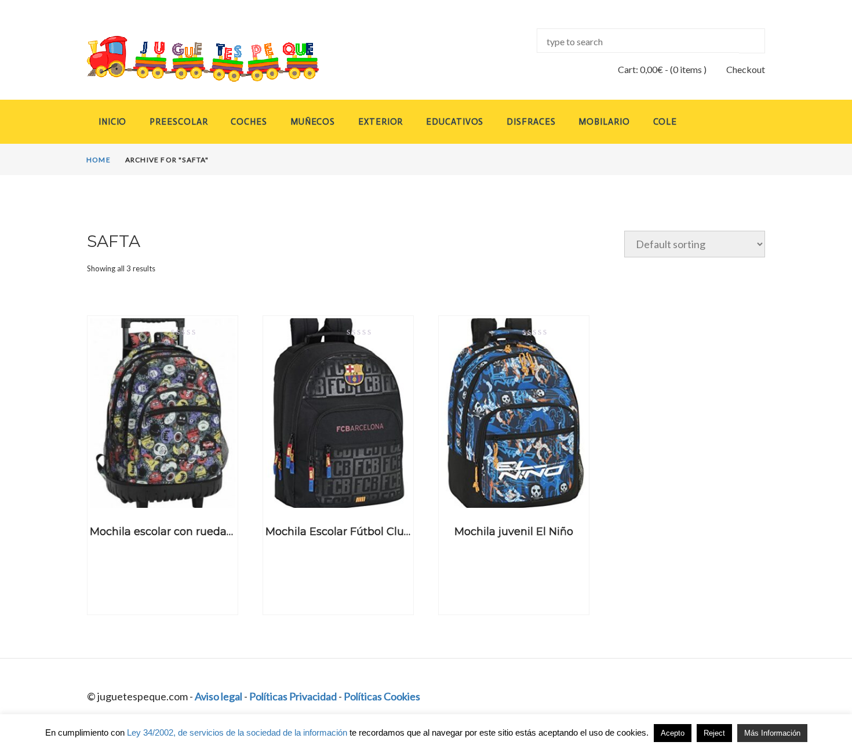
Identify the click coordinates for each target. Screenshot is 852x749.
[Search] (752, 40)
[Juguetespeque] (192, 59)
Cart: (640, 69)
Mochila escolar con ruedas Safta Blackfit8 (200, 531)
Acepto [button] (672, 733)
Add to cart (162, 498)
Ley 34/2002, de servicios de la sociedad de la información (237, 732)
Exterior (380, 122)
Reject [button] (714, 733)
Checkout (745, 69)
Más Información (772, 733)
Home (98, 159)
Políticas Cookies (382, 696)
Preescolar (178, 122)
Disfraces (531, 122)
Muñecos (312, 122)
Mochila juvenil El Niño (513, 531)
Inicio (112, 122)
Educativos (454, 122)
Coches (249, 122)
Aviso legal (218, 696)
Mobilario (603, 122)
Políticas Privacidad (293, 696)
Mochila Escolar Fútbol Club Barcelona (366, 531)
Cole (665, 122)
